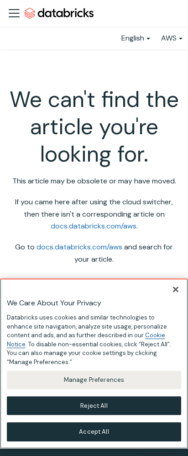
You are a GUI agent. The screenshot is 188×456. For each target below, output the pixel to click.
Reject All (93, 406)
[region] (94, 364)
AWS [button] (169, 38)
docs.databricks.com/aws (93, 226)
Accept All (94, 432)
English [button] (132, 38)
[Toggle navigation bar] (14, 13)
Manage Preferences (94, 380)
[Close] (176, 289)
